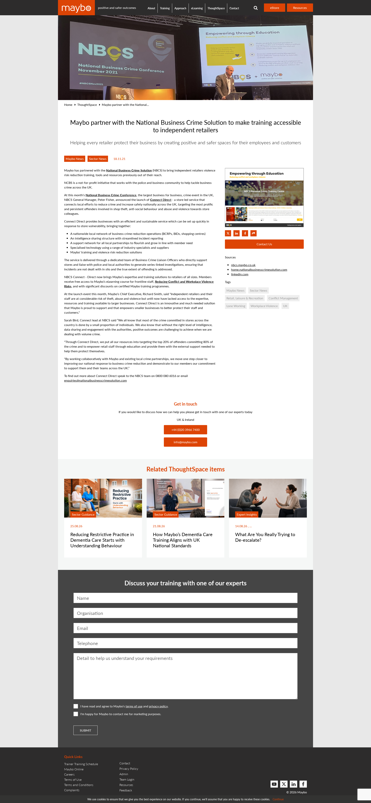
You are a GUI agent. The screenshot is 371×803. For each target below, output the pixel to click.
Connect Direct (160, 199)
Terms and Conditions (78, 785)
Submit (85, 730)
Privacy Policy (128, 768)
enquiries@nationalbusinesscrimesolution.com (95, 380)
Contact (234, 8)
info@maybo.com (185, 442)
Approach (180, 8)
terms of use (134, 706)
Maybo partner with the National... (125, 104)
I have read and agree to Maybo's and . (124, 706)
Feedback (125, 790)
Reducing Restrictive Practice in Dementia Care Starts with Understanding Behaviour (102, 540)
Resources (300, 7)
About (151, 8)
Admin (123, 774)
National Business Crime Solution (129, 170)
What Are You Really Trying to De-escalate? (265, 537)
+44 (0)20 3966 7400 (185, 429)
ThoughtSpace (216, 8)
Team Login (126, 779)
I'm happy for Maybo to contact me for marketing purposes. (120, 714)
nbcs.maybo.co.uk (243, 265)
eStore (274, 7)
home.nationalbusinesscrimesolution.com (259, 269)
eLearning (197, 8)
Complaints (71, 790)
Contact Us (264, 244)
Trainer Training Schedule (81, 764)
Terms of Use (73, 779)
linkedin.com (239, 274)
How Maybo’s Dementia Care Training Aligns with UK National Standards (183, 540)
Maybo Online (73, 769)
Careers (69, 774)
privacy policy (158, 706)
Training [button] (165, 8)
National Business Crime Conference (111, 195)
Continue (278, 799)
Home (68, 104)
